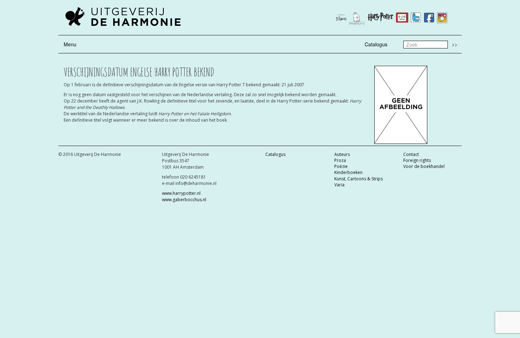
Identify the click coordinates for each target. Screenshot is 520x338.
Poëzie (341, 166)
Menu (70, 44)
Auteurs (342, 154)
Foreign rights (417, 160)
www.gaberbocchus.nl (184, 200)
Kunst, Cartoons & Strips (358, 179)
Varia (339, 185)
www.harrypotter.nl (181, 193)
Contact (411, 154)
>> (454, 44)
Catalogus (376, 44)
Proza (340, 160)
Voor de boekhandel (424, 166)
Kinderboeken (348, 172)
